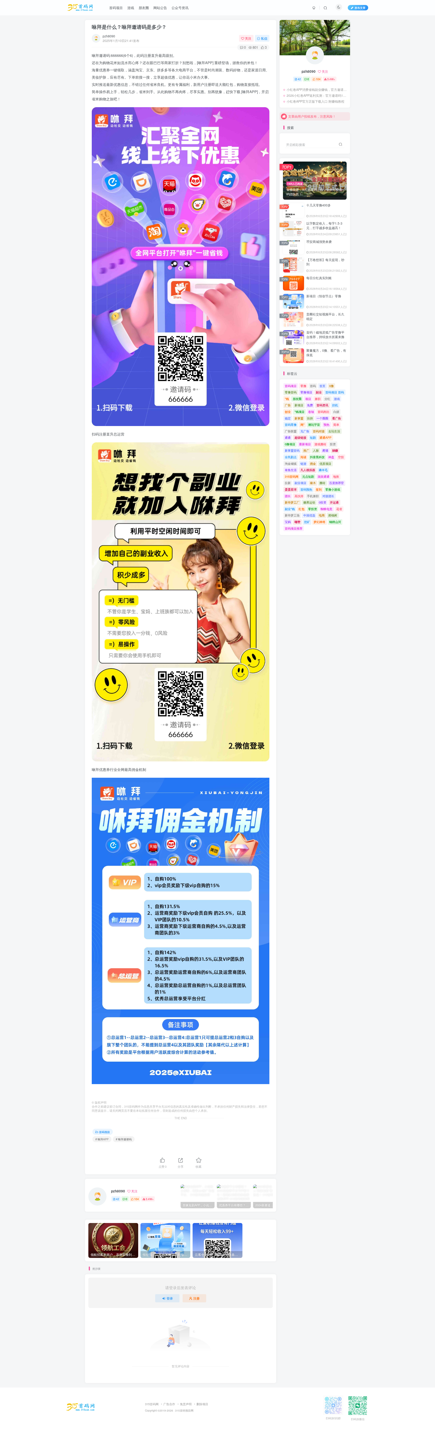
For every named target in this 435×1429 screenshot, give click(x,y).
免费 (310, 405)
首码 (313, 386)
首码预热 (306, 489)
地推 (336, 476)
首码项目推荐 (293, 528)
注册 (196, 1298)
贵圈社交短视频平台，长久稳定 (325, 316)
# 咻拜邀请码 (124, 1139)
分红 (327, 399)
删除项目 (202, 1404)
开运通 (334, 502)
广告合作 (169, 1404)
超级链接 (300, 437)
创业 (288, 411)
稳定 (288, 418)
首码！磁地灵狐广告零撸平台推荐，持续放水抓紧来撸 (325, 334)
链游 (303, 463)
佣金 (313, 463)
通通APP (325, 437)
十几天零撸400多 (318, 205)
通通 (288, 437)
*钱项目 (299, 411)
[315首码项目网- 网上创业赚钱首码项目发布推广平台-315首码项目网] (80, 1407)
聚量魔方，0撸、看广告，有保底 (326, 352)
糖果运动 (309, 502)
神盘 (331, 457)
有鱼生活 (291, 470)
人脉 (316, 450)
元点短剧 (308, 476)
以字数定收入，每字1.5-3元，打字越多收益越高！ (324, 225)
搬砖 (322, 483)
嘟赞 (297, 522)
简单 (336, 424)
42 (117, 1199)
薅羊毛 (323, 470)
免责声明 (186, 1404)
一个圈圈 (322, 418)
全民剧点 (291, 457)
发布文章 (360, 8)
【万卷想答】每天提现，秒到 (325, 261)
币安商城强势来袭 (319, 241)
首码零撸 (291, 424)
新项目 (299, 405)
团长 (288, 496)
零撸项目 (306, 392)
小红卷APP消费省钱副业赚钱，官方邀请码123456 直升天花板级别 (317, 89)
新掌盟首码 (292, 450)
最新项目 (305, 444)
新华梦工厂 (292, 502)
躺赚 (335, 450)
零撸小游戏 (332, 489)
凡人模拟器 (307, 470)
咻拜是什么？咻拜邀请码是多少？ (129, 26)
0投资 (322, 502)
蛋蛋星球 (291, 489)
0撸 (331, 386)
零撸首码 (291, 392)
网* (302, 424)
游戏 (337, 399)
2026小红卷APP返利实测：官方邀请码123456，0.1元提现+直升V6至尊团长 (317, 95)
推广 (306, 450)
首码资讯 (322, 405)
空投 (341, 457)
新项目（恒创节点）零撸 (323, 296)
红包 (301, 509)
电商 (322, 515)
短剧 (313, 437)
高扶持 (299, 496)
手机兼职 (313, 496)
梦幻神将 (319, 522)
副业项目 (300, 483)
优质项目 (325, 463)
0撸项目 (290, 444)
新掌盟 (299, 418)
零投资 (312, 509)
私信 (264, 38)
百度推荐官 (336, 483)
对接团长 (328, 496)
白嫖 (336, 411)
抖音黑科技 (317, 457)
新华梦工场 (292, 515)
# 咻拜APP (102, 1139)
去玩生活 (334, 431)
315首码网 (291, 476)
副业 (319, 392)
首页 (322, 386)
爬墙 (325, 450)
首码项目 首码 (334, 392)
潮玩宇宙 (314, 424)
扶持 (310, 418)
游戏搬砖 (320, 444)
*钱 (287, 399)
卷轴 (311, 411)
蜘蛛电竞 (326, 509)
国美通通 (323, 476)
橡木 (313, 483)
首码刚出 (323, 411)
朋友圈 (297, 399)
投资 (333, 444)
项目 (308, 399)
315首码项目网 (184, 1410)
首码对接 (319, 431)
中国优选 (309, 515)
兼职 (318, 399)
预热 (326, 424)
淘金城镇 (291, 463)
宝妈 (288, 522)
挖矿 (307, 522)
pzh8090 (109, 36)
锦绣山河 (335, 522)
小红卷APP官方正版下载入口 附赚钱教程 (315, 101)
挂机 (335, 405)
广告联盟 (291, 431)
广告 (288, 405)
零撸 (303, 386)
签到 (319, 489)
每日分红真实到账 (319, 278)
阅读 (303, 457)
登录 (170, 1298)
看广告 (336, 418)
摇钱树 (332, 515)
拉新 (288, 483)
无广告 (304, 431)
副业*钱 (290, 509)
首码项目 (104, 1132)
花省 (339, 509)
